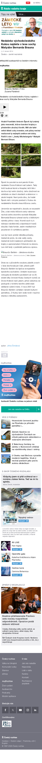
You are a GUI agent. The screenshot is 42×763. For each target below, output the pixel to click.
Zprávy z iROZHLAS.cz (13, 585)
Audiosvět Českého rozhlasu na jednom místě (19, 401)
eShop (5, 674)
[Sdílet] (6, 116)
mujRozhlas (6, 363)
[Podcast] (2, 116)
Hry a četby (8, 370)
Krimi (6, 375)
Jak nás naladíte (29, 663)
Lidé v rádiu (27, 670)
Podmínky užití (29, 741)
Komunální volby (9, 667)
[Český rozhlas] (8, 3)
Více (22, 14)
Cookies (5, 741)
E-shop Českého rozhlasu (16, 471)
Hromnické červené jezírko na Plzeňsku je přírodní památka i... (25, 423)
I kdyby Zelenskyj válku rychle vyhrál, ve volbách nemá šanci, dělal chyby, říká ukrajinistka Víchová (18, 631)
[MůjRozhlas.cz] (4, 66)
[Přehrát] (4, 107)
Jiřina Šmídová (13, 346)
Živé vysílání (8, 390)
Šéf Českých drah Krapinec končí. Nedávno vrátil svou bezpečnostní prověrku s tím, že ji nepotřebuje (20, 640)
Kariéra (25, 674)
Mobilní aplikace (9, 696)
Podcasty (6, 693)
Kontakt (25, 677)
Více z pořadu (9, 417)
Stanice (5, 670)
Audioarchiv (7, 689)
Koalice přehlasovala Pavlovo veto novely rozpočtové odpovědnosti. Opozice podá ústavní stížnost (18, 620)
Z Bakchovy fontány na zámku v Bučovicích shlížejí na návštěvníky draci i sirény (26, 447)
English (5, 743)
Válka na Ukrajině (9, 663)
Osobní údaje (16, 741)
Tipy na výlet (8, 14)
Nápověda (26, 667)
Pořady (6, 385)
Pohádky (7, 380)
